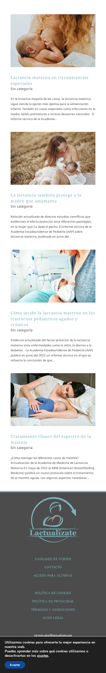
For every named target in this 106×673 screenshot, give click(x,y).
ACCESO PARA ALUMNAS (53, 575)
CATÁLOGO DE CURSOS (53, 559)
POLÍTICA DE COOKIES (53, 593)
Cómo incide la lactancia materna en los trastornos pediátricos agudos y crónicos (53, 318)
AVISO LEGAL (53, 618)
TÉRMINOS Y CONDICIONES (53, 610)
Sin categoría (22, 88)
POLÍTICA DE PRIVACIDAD (53, 601)
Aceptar (15, 665)
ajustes (42, 656)
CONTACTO (53, 567)
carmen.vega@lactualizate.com (53, 635)
